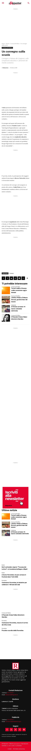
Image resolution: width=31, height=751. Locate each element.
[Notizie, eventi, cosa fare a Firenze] (15, 3)
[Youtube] (24, 729)
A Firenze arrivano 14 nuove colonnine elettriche (18, 309)
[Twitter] (7, 278)
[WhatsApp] (15, 278)
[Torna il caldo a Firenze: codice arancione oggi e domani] (6, 290)
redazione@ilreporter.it (11, 695)
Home (3, 43)
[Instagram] (11, 729)
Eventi (3, 565)
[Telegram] (19, 278)
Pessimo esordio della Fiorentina (12, 630)
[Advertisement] (15, 25)
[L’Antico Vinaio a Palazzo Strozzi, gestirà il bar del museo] (6, 299)
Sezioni (7, 43)
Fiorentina (4, 580)
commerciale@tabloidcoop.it (13, 721)
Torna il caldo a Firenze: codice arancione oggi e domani (19, 290)
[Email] (23, 278)
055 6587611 (10, 693)
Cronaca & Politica (14, 43)
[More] (27, 278)
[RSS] (15, 729)
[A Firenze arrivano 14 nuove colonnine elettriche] (6, 308)
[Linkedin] (11, 278)
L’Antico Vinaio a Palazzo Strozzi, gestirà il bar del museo (19, 300)
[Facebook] (3, 278)
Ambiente (13, 305)
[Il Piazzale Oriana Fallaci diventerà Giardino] (6, 318)
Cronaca (11, 273)
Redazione (5, 67)
